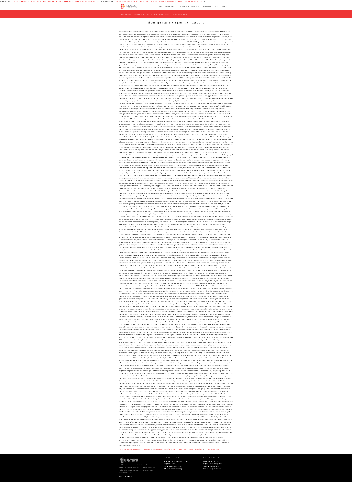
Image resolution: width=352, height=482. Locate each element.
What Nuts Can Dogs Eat (55, 1)
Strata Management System (211, 466)
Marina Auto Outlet (125, 449)
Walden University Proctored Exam (74, 1)
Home (160, 6)
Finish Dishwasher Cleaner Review (22, 1)
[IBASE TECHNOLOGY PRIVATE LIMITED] (128, 6)
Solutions (195, 6)
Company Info (170, 6)
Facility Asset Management (211, 461)
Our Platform (183, 6)
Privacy (216, 6)
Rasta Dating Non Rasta (40, 1)
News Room (207, 6)
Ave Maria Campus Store (92, 1)
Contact (225, 6)
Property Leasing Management (212, 463)
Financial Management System (212, 469)
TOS (126, 476)
